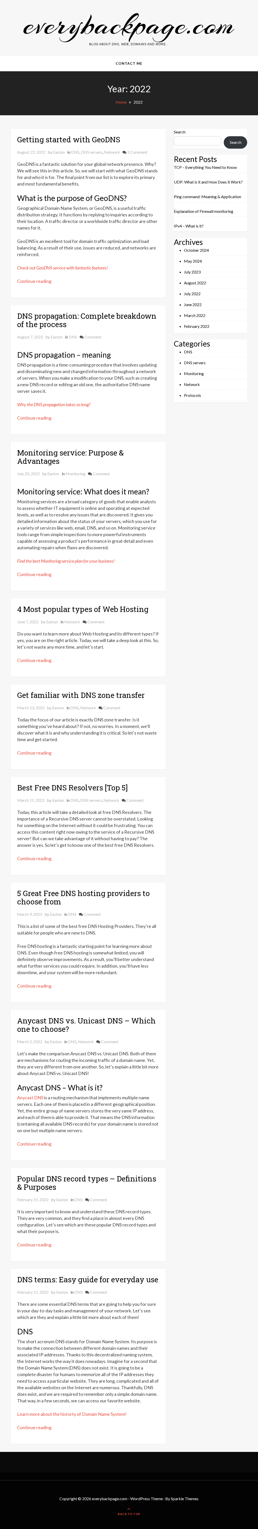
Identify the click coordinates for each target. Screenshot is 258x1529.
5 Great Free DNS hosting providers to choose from (83, 897)
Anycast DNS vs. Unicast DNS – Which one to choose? (86, 1024)
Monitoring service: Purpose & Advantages (70, 456)
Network (112, 152)
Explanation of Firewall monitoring (203, 211)
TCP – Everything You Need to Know (205, 167)
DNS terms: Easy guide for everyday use (87, 1279)
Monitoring (75, 473)
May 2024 (193, 261)
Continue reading (34, 281)
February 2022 (196, 326)
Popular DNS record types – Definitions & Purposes (86, 1182)
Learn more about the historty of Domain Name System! (71, 1414)
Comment (93, 336)
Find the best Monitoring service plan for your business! (66, 561)
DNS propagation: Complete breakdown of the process (86, 320)
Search (179, 131)
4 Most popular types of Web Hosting (82, 609)
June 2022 (193, 304)
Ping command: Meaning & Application (207, 196)
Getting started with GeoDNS (68, 139)
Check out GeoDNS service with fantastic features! (62, 267)
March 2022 (194, 315)
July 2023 (192, 271)
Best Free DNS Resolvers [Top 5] (72, 787)
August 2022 (195, 282)
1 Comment (137, 152)
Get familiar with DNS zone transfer (81, 695)
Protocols (192, 395)
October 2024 (196, 250)
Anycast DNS (30, 1097)
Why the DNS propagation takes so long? (53, 404)
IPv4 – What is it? (189, 225)
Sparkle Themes (185, 1498)
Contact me (129, 63)
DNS (75, 152)
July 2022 (192, 293)
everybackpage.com (129, 25)
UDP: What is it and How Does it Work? (208, 181)
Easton (59, 152)
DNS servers (92, 152)
